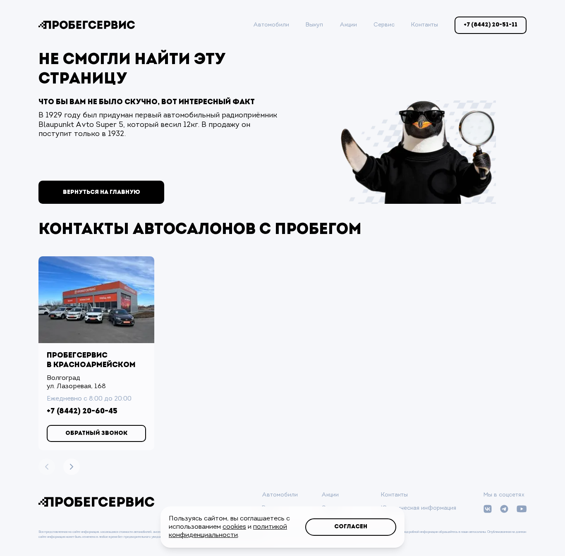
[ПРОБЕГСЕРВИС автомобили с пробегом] (96, 502)
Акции (348, 25)
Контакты (424, 25)
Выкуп (314, 25)
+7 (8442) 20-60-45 (82, 411)
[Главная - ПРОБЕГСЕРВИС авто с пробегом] (86, 25)
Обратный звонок (96, 433)
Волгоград (63, 378)
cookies (234, 527)
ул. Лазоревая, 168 (76, 386)
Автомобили (271, 25)
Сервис (384, 25)
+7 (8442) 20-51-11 (490, 25)
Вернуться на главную (101, 192)
